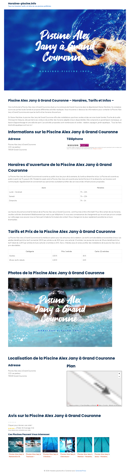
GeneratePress (81, 471)
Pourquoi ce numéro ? (97, 148)
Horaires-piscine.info (22, 3)
